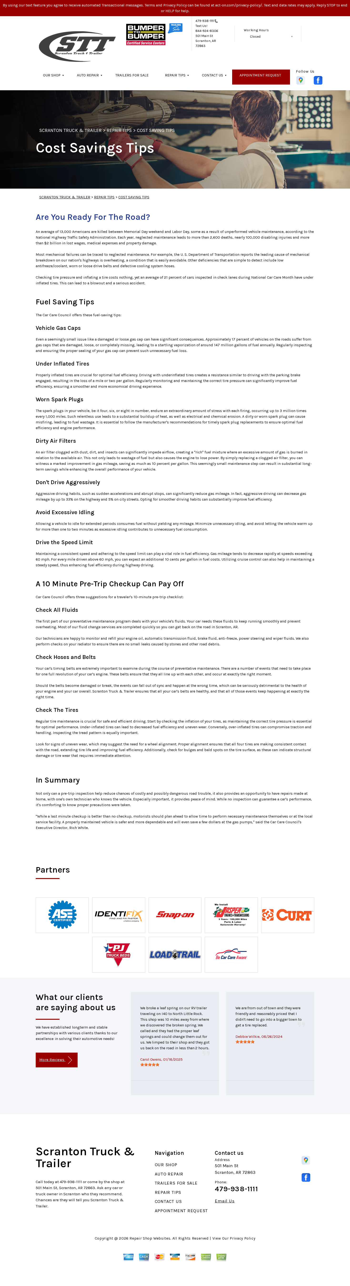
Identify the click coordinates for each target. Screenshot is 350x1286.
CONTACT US (212, 75)
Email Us (225, 1201)
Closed (255, 37)
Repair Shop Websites (150, 1238)
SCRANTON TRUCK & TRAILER (70, 130)
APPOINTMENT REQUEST (260, 75)
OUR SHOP (51, 75)
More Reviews (52, 1059)
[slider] (149, 1064)
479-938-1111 (204, 21)
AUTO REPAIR (88, 75)
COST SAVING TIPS (156, 130)
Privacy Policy (242, 1238)
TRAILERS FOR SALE (132, 75)
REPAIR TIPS (175, 75)
